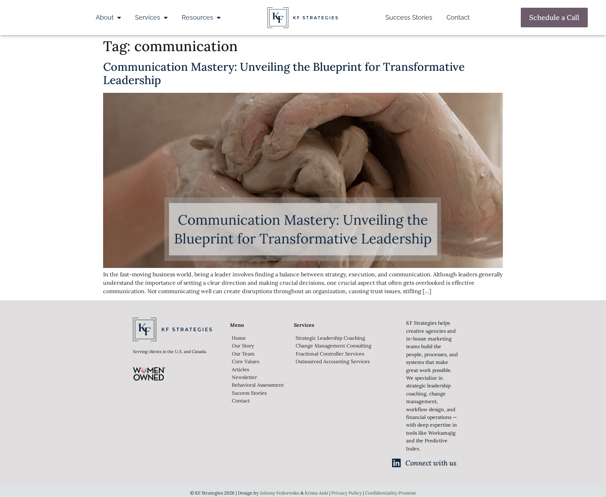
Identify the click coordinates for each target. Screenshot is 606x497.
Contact (458, 17)
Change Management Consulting (333, 346)
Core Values (245, 361)
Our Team (243, 354)
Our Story (243, 346)
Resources (197, 17)
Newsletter (244, 377)
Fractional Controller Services (330, 354)
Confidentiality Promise (390, 493)
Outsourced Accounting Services (333, 361)
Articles (240, 369)
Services (147, 17)
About (105, 17)
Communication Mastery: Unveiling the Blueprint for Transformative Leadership (284, 73)
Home (239, 338)
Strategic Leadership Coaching (330, 338)
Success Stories (408, 17)
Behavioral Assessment (258, 385)
